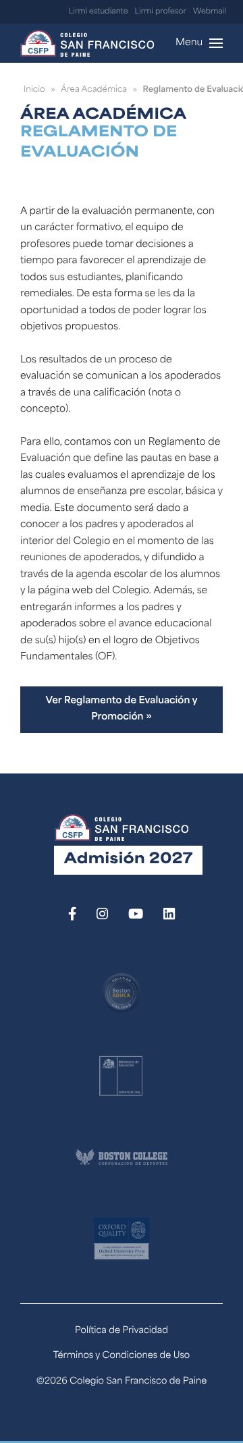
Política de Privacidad (121, 1331)
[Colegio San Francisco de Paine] (87, 43)
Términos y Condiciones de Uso (121, 1356)
